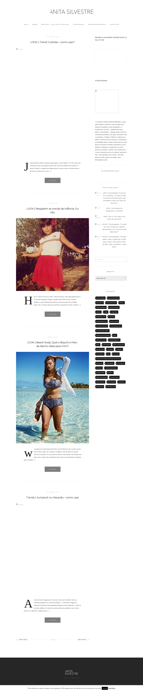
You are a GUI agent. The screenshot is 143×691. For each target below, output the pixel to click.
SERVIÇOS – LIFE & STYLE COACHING (55, 24)
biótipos (122, 302)
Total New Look (111, 386)
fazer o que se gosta (119, 344)
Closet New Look (101, 316)
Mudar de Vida (100, 372)
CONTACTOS (114, 24)
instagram (119, 349)
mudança (99, 368)
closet (105, 312)
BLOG (26, 24)
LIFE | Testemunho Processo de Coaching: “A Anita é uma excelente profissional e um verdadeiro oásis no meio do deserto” (114, 198)
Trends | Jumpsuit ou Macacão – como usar (52, 497)
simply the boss (115, 377)
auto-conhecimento (113, 298)
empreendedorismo (114, 340)
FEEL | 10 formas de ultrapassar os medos (114, 210)
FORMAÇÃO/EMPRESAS (97, 24)
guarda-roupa (100, 349)
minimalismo (120, 363)
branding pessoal (101, 307)
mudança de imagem (111, 368)
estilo (98, 344)
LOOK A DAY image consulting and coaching (108, 358)
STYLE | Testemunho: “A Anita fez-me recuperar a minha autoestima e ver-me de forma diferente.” (114, 228)
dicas (115, 335)
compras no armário (102, 326)
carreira (99, 312)
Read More (111, 688)
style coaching (100, 382)
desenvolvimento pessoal (103, 335)
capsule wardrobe (114, 307)
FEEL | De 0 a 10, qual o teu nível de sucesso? (114, 218)
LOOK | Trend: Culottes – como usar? (52, 42)
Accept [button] (105, 688)
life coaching (100, 354)
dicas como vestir (101, 340)
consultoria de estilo (116, 326)
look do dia (99, 363)
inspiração (110, 349)
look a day (116, 354)
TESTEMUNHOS (78, 24)
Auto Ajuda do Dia (111, 302)
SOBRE (34, 24)
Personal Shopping (102, 377)
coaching (111, 316)
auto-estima (100, 302)
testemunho (100, 386)
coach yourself (114, 321)
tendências (122, 382)
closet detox (114, 312)
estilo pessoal (106, 344)
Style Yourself (111, 382)
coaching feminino (102, 321)
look (108, 354)
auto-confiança (101, 298)
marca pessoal (109, 363)
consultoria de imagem (103, 330)
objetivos (110, 372)
